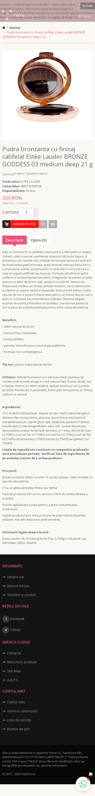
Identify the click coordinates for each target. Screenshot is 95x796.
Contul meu (16, 702)
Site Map (14, 671)
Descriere (14, 240)
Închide (88, 6)
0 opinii (19, 173)
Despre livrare (18, 586)
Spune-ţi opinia (36, 173)
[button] (83, 784)
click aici (78, 17)
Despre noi (15, 577)
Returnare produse (22, 662)
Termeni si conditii (21, 595)
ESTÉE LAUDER (30, 181)
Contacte (14, 653)
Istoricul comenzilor (22, 711)
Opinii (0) (39, 240)
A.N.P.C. (13, 680)
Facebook (16, 619)
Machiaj (14, 28)
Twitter (15, 630)
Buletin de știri (18, 729)
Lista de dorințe (19, 720)
